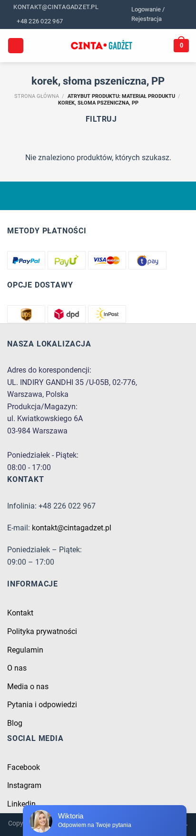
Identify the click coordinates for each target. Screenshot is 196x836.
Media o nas (28, 686)
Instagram (24, 785)
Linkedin (21, 803)
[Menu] (15, 46)
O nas (17, 668)
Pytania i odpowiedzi (42, 704)
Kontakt (20, 612)
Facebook (23, 767)
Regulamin (25, 649)
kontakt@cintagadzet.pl (71, 527)
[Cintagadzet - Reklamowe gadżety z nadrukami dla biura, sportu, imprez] (101, 45)
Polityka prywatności (42, 631)
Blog (14, 723)
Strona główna (36, 96)
